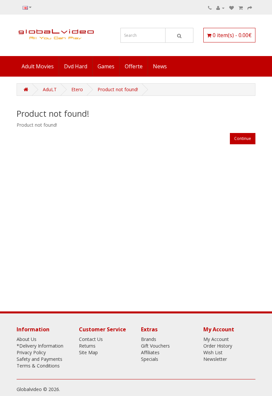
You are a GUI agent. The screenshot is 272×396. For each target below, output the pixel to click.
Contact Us (91, 339)
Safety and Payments (39, 359)
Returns (87, 346)
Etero (77, 89)
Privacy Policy (31, 352)
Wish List (213, 352)
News (160, 66)
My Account (216, 339)
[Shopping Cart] (240, 8)
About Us (26, 339)
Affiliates (150, 352)
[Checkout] (249, 8)
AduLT (50, 89)
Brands (148, 339)
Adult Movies (38, 66)
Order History (217, 346)
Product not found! (118, 89)
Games (106, 66)
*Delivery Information (40, 346)
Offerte (134, 66)
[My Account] (220, 8)
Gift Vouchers (155, 346)
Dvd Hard (75, 66)
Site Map (88, 352)
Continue (242, 138)
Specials (149, 359)
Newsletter (215, 359)
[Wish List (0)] (231, 8)
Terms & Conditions (38, 366)
